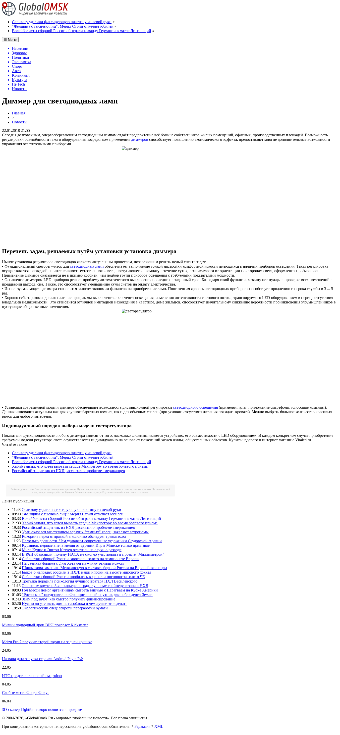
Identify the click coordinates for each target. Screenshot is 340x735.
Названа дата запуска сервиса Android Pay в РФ (42, 659)
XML (158, 726)
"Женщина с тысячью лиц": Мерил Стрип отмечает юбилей (62, 26)
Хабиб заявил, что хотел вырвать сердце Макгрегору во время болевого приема (80, 466)
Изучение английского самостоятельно (125, 491)
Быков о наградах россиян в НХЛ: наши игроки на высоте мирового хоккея (86, 572)
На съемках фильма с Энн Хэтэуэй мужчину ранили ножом (73, 563)
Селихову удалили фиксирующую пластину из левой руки (62, 22)
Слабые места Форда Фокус (25, 692)
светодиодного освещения (195, 407)
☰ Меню (10, 40)
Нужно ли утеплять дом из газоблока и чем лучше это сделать (114, 489)
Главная (18, 113)
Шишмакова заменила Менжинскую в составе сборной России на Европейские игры (94, 568)
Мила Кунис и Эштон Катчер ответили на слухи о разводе (71, 550)
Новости (19, 122)
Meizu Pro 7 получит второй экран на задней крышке (47, 642)
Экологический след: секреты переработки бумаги (65, 608)
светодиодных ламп (87, 266)
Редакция (142, 726)
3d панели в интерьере (88, 491)
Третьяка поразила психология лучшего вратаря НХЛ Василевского (79, 581)
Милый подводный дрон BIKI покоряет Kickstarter (45, 625)
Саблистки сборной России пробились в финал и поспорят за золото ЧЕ (83, 577)
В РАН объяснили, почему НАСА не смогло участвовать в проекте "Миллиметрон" (93, 554)
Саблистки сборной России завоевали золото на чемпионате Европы (80, 559)
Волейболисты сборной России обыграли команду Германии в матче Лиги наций (81, 31)
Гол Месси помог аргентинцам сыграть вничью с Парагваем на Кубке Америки (90, 590)
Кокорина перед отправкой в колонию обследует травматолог (74, 536)
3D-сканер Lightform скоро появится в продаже (42, 709)
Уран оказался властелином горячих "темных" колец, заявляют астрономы (85, 532)
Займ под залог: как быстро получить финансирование (43, 489)
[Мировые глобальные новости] (35, 14)
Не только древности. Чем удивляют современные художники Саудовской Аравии (92, 541)
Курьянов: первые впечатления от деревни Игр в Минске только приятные (86, 545)
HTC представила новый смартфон (32, 676)
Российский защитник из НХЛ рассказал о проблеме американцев (68, 471)
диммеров (139, 139)
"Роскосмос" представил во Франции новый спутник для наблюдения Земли (87, 594)
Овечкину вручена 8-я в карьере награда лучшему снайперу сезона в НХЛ (85, 586)
